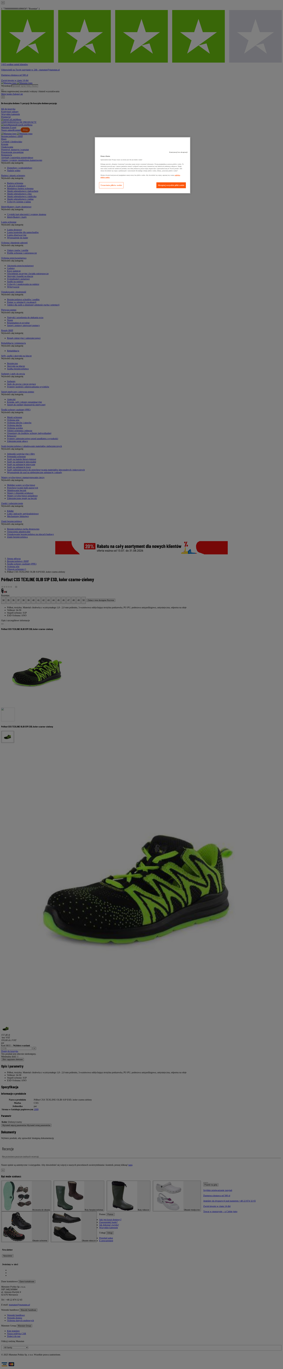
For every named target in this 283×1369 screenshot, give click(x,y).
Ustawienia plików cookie (111, 185)
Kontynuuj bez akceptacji (178, 152)
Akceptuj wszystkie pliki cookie (171, 185)
